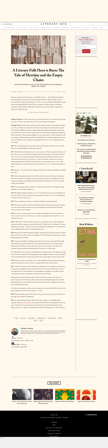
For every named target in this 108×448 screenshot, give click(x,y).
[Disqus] (38, 353)
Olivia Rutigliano (86, 191)
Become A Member (45, 27)
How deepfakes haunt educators (86, 140)
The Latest (54, 383)
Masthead (54, 422)
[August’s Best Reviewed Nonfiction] (64, 398)
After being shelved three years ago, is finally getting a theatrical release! (86, 187)
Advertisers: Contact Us (54, 433)
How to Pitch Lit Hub (54, 430)
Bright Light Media (25, 303)
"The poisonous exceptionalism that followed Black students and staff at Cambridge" (86, 151)
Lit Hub (38, 102)
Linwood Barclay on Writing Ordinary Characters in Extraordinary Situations (86, 199)
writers (41, 320)
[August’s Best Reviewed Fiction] (86, 398)
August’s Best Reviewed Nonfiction (64, 402)
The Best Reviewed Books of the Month (86, 260)
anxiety (16, 318)
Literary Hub (54, 24)
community (22, 318)
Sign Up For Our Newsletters (54, 428)
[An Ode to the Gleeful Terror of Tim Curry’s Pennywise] (21, 398)
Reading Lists (65, 27)
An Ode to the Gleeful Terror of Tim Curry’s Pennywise (22, 403)
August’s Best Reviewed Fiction (86, 402)
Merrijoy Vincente (52, 318)
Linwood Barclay (87, 203)
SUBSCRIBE (86, 51)
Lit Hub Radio (56, 27)
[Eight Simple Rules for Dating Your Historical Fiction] (43, 398)
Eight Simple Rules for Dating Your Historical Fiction (43, 403)
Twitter (35, 320)
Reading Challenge (76, 27)
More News (86, 157)
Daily (86, 136)
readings (60, 318)
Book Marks (86, 27)
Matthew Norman (16, 91)
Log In (102, 27)
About (54, 425)
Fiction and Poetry (22, 27)
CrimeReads (95, 27)
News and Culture (34, 27)
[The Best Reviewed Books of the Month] (87, 242)
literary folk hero (31, 318)
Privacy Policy (54, 436)
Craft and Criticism (9, 27)
